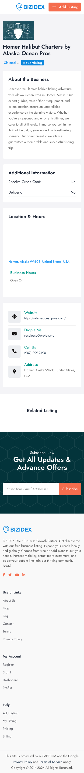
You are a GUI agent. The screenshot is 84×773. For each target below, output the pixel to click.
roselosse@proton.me (39, 335)
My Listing (10, 721)
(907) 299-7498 (35, 352)
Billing (7, 736)
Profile (7, 687)
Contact (8, 623)
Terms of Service (50, 761)
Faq (5, 616)
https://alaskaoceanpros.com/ (45, 318)
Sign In (7, 672)
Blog (6, 608)
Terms (7, 631)
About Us (9, 600)
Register (8, 664)
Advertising (32, 62)
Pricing (8, 728)
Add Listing (69, 7)
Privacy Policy (12, 639)
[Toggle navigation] (6, 7)
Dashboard (10, 680)
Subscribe (70, 489)
